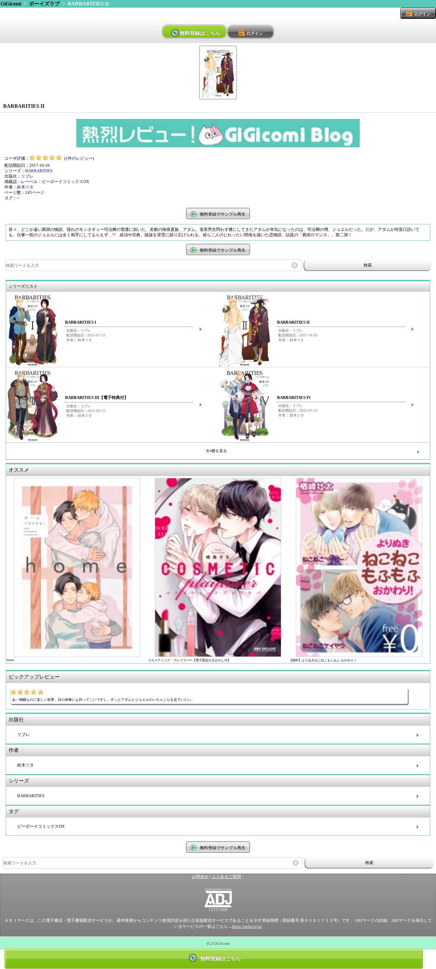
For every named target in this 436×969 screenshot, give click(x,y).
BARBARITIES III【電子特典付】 (96, 397)
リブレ (27, 176)
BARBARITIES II (293, 322)
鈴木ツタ (25, 187)
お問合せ (200, 877)
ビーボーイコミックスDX (65, 182)
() (79, 158)
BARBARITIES (38, 171)
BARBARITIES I (80, 322)
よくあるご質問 (226, 877)
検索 (368, 265)
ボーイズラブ (44, 3)
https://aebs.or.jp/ (247, 926)
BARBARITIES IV (294, 397)
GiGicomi (11, 3)
